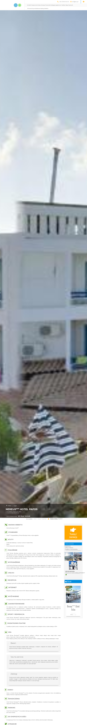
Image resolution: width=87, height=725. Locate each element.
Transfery (63, 5)
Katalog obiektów (44, 8)
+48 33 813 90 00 (64, 1)
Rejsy (67, 5)
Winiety (39, 5)
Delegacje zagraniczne (56, 5)
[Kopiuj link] (66, 574)
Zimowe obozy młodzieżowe (33, 8)
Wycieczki (70, 5)
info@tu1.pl (75, 1)
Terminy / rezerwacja (73, 535)
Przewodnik (48, 5)
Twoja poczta (34, 5)
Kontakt (29, 5)
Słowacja (43, 5)
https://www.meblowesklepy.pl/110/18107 (75, 572)
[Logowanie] (84, 1)
